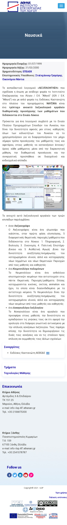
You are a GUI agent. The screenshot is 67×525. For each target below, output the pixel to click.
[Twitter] (14, 475)
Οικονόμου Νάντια (13, 79)
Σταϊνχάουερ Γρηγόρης (49, 75)
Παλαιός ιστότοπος (58, 497)
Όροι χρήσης (61, 493)
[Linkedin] (20, 475)
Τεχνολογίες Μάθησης (17, 373)
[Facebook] (9, 475)
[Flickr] (31, 475)
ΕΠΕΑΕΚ (27, 71)
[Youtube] (25, 475)
